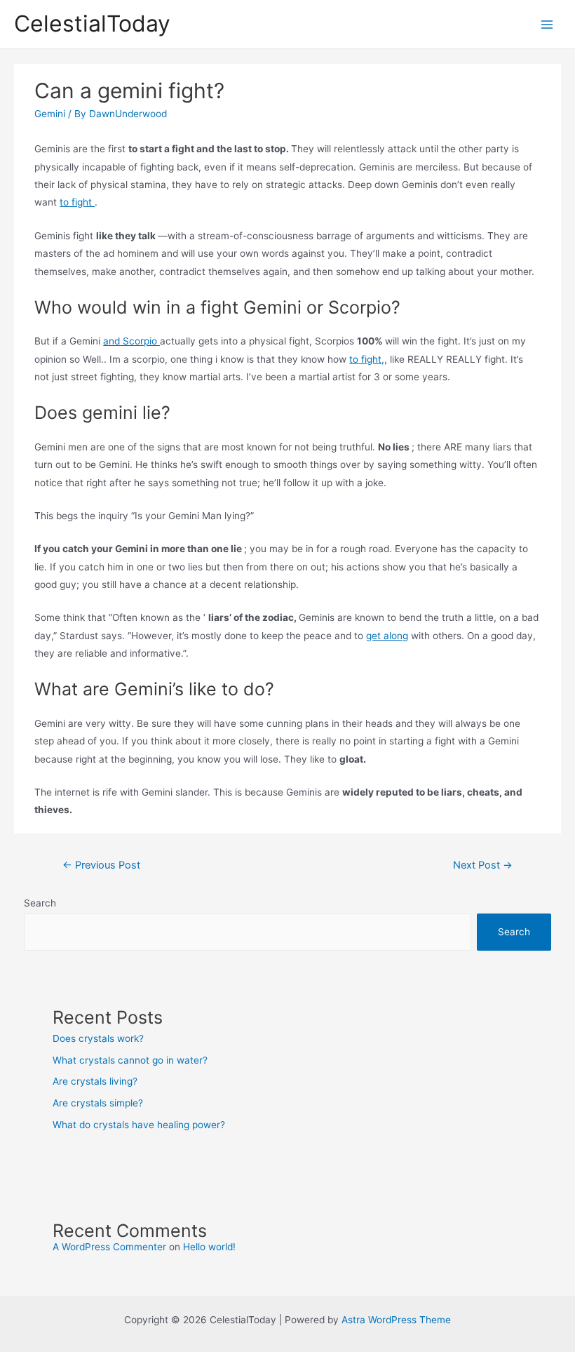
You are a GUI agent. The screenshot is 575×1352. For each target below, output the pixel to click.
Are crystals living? (95, 1081)
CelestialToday (92, 23)
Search (40, 903)
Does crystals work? (98, 1038)
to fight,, (368, 359)
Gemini (49, 113)
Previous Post (101, 865)
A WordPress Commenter (109, 1246)
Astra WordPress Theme (396, 1319)
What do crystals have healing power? (139, 1124)
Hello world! (209, 1246)
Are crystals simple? (98, 1103)
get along (387, 635)
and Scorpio (131, 341)
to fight (77, 202)
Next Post (483, 865)
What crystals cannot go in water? (130, 1060)
